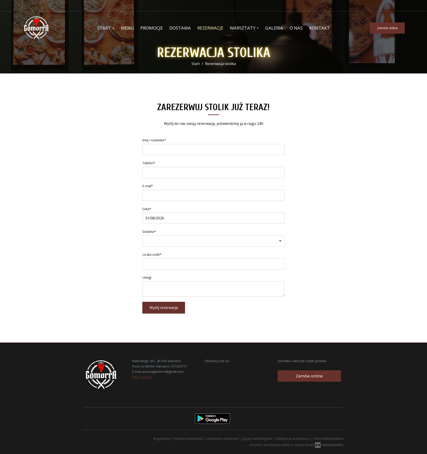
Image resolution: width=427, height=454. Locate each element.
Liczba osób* (151, 254)
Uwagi (146, 277)
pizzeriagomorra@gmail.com (163, 371)
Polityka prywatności (188, 438)
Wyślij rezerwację (163, 307)
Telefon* (148, 163)
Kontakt (319, 28)
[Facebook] (27, 5)
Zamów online (387, 28)
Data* (146, 209)
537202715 (179, 366)
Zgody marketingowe (257, 438)
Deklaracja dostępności (293, 438)
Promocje (151, 28)
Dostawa (180, 28)
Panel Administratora (328, 438)
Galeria (274, 28)
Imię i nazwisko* (154, 140)
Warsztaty (243, 28)
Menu (127, 28)
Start (104, 28)
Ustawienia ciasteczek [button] (223, 438)
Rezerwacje (210, 28)
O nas (296, 28)
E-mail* (147, 186)
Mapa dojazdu (142, 377)
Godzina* (149, 231)
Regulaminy (162, 438)
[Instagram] (39, 5)
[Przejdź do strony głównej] (51, 28)
